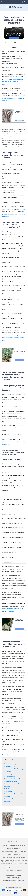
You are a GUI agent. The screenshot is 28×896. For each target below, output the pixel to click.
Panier (25, 1)
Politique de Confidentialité (13, 878)
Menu (4, 1)
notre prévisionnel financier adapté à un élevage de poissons (12, 81)
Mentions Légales (13, 882)
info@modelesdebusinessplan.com (17, 867)
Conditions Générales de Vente (13, 877)
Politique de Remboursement (9, 880)
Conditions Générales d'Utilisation (13, 875)
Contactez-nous (20, 880)
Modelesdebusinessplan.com (14, 887)
